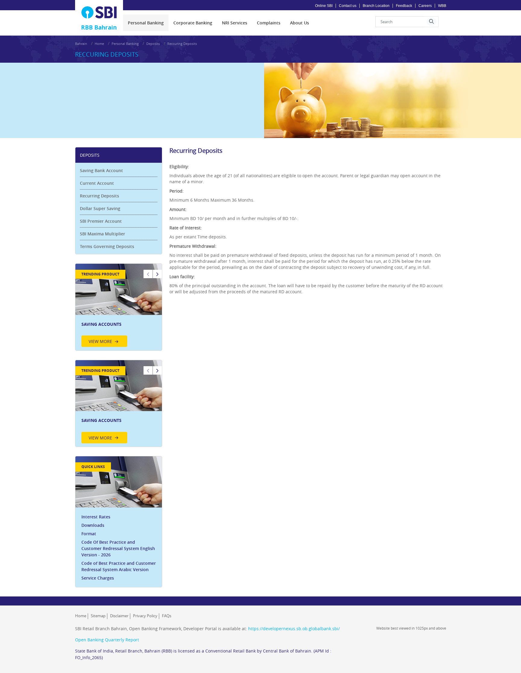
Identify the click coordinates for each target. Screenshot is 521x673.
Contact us (347, 6)
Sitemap (98, 615)
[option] (118, 307)
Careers (425, 6)
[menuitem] (146, 22)
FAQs (166, 615)
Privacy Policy (145, 615)
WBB (442, 6)
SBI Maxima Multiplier (102, 234)
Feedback (404, 6)
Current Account (97, 183)
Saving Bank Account (101, 170)
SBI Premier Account (101, 221)
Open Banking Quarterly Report (107, 640)
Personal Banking (125, 43)
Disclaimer (119, 615)
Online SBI (324, 6)
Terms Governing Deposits (107, 246)
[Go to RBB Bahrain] (99, 12)
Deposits (153, 43)
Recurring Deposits (99, 196)
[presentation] (146, 22)
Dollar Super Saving (100, 208)
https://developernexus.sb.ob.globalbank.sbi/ (294, 628)
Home (99, 43)
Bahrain (81, 43)
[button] (431, 22)
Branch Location (376, 6)
